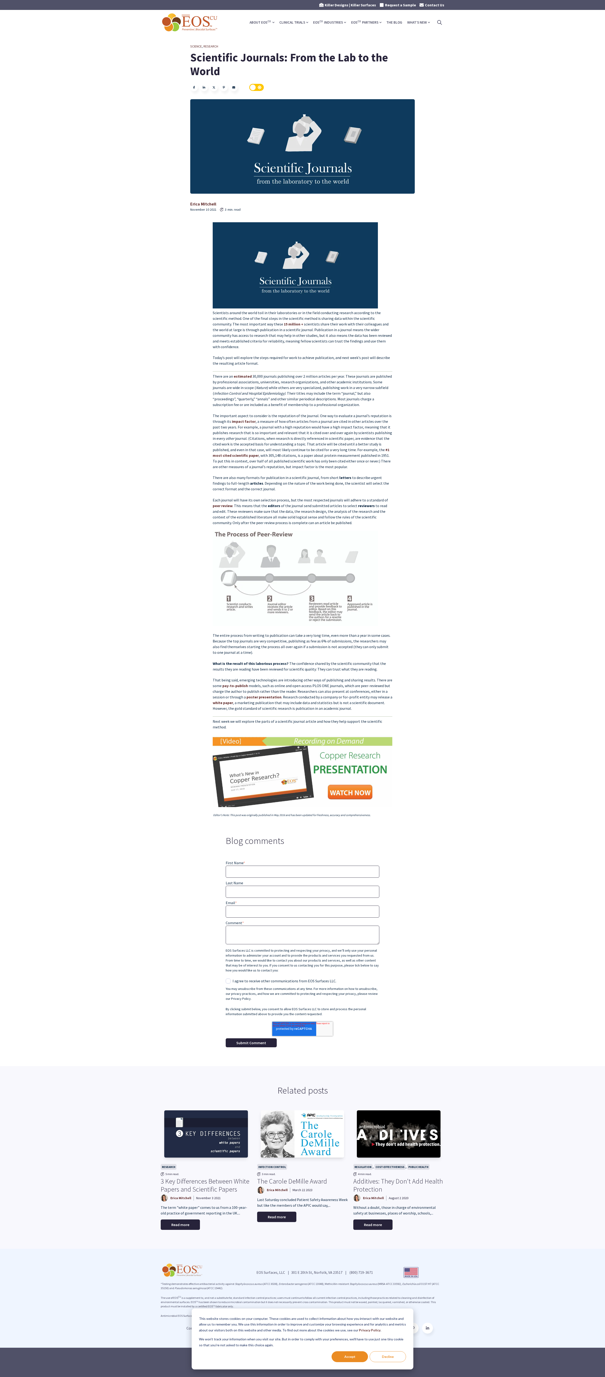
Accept (349, 1357)
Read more (180, 1224)
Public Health (418, 1167)
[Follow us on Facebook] (427, 1328)
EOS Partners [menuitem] (364, 22)
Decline (388, 1357)
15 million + (293, 324)
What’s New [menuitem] (417, 22)
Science (196, 46)
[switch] (256, 87)
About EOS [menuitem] (260, 22)
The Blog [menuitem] (394, 22)
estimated (243, 376)
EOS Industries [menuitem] (328, 22)
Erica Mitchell (203, 204)
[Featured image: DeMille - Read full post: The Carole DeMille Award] (302, 1134)
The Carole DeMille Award (292, 1181)
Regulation (363, 1167)
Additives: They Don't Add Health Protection (398, 1185)
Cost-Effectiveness (390, 1167)
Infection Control (272, 1167)
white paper (223, 702)
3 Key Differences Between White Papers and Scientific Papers (205, 1185)
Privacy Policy (369, 1330)
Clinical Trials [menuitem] (292, 22)
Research (210, 46)
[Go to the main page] (190, 22)
